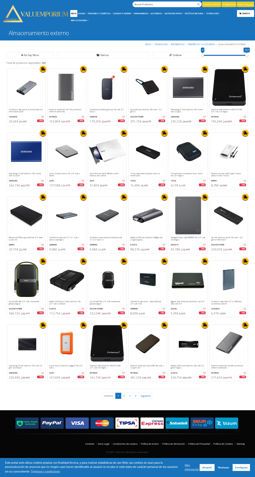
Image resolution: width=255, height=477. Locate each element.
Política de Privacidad (199, 443)
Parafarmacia (141, 13)
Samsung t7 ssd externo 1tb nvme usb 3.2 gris (187, 110)
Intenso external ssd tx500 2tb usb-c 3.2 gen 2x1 (147, 367)
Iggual (174, 309)
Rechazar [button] (223, 467)
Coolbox (13, 117)
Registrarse (229, 4)
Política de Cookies (223, 443)
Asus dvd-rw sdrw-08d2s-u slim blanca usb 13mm (104, 174)
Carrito (246, 13)
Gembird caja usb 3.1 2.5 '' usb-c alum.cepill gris (64, 238)
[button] (103, 55)
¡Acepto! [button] (207, 467)
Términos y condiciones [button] (45, 471)
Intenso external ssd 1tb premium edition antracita (65, 110)
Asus (92, 181)
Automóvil (156, 13)
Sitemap (240, 443)
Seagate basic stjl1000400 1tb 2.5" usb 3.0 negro (188, 238)
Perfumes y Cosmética (99, 13)
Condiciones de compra (125, 443)
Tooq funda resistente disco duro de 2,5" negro (187, 174)
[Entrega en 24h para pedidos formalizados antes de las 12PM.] (43, 69)
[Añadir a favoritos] (42, 117)
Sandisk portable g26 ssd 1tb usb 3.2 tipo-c (106, 110)
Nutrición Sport (173, 13)
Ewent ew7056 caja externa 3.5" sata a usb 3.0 (25, 238)
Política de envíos (150, 443)
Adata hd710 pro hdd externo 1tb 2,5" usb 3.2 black (65, 302)
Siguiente (146, 395)
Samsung (175, 117)
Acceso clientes (212, 4)
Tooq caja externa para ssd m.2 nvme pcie (145, 174)
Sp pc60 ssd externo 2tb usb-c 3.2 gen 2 (146, 110)
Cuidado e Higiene (122, 13)
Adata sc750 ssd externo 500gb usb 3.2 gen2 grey (146, 238)
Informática (178, 44)
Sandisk (93, 117)
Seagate (174, 245)
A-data (133, 245)
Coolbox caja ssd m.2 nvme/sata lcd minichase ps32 (25, 110)
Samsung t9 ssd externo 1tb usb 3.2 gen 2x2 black (25, 367)
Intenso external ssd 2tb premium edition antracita (227, 367)
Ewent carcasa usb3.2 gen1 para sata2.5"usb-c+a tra (226, 174)
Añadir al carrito (27, 128)
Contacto (89, 443)
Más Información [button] (192, 467)
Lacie (51, 181)
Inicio (74, 13)
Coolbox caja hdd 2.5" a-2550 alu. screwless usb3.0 (226, 302)
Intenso (53, 117)
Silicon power (136, 117)
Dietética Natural (194, 13)
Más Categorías (79, 20)
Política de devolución (173, 443)
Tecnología (212, 13)
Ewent (214, 181)
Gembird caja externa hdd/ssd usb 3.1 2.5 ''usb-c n (106, 238)
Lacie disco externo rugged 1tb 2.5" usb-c (66, 367)
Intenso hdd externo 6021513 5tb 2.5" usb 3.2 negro (226, 110)
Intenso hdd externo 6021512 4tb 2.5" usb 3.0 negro (105, 367)
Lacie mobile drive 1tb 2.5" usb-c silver (64, 174)
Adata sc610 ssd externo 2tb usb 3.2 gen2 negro (187, 367)
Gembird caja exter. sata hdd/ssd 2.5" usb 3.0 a (145, 302)
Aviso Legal (103, 443)
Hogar (81, 13)
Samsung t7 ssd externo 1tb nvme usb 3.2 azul (25, 174)
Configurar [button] (241, 467)
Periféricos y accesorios (201, 44)
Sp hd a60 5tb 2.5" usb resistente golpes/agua (105, 302)
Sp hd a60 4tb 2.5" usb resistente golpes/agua (24, 302)
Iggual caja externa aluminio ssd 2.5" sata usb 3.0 (188, 302)
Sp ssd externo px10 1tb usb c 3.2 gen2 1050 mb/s (226, 238)
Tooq (133, 181)
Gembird (53, 245)
